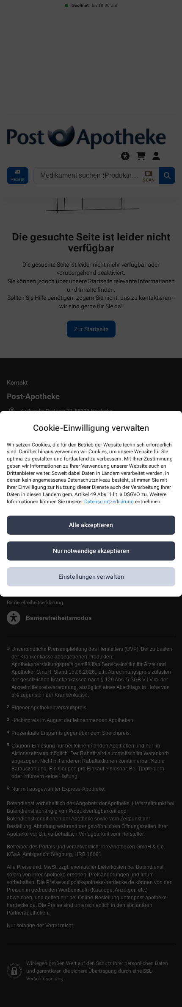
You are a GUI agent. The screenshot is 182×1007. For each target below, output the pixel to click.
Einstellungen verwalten (91, 576)
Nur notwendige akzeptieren (91, 550)
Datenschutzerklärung (109, 502)
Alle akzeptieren (91, 525)
